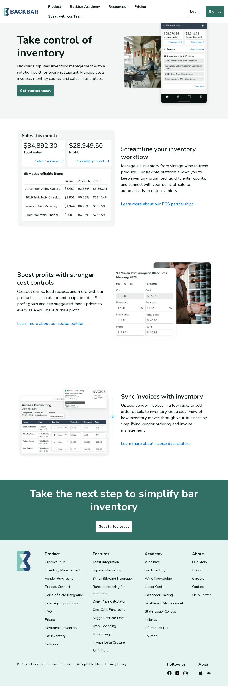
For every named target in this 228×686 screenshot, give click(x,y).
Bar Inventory (55, 636)
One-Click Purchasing (109, 609)
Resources (117, 6)
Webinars (152, 562)
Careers (198, 578)
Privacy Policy (115, 664)
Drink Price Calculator (109, 601)
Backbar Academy (85, 6)
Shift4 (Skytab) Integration (113, 578)
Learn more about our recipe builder (50, 323)
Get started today (35, 90)
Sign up (215, 11)
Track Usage (102, 634)
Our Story (199, 562)
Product (54, 6)
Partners (51, 644)
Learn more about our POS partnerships (157, 204)
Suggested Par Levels (110, 617)
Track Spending (104, 626)
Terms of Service (60, 664)
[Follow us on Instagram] (185, 672)
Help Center (201, 595)
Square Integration (107, 570)
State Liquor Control (160, 611)
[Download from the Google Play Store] (208, 672)
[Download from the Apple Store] (200, 672)
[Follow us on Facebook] (169, 672)
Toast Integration (106, 562)
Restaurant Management (164, 603)
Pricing (140, 6)
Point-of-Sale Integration (64, 595)
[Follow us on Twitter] (177, 672)
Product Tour (55, 562)
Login (195, 11)
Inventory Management (63, 570)
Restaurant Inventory (61, 627)
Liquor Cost (153, 586)
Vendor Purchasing (59, 578)
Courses (151, 636)
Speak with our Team (65, 16)
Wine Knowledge (158, 578)
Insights (151, 619)
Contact (198, 586)
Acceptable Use (89, 664)
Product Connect (57, 586)
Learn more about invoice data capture (156, 443)
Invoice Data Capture (109, 642)
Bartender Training (159, 595)
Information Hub (157, 627)
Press (196, 570)
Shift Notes (101, 650)
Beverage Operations (61, 603)
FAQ (48, 611)
